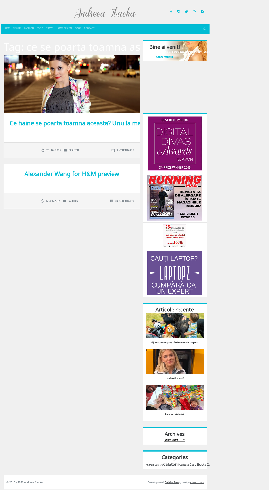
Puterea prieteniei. (174, 414)
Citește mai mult (164, 56)
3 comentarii (125, 150)
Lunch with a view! (175, 378)
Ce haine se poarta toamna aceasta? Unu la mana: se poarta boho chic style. (116, 123)
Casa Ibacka (198, 465)
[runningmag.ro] (174, 197)
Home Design (64, 28)
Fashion (29, 28)
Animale (150, 464)
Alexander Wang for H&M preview (72, 174)
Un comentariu (124, 200)
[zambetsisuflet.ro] (174, 235)
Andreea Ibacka (105, 12)
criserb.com (197, 482)
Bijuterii (159, 465)
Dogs (78, 28)
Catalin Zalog (172, 482)
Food (40, 28)
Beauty (17, 28)
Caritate (184, 464)
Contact (89, 28)
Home (7, 28)
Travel (50, 28)
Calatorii (171, 464)
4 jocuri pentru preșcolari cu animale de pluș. (174, 342)
